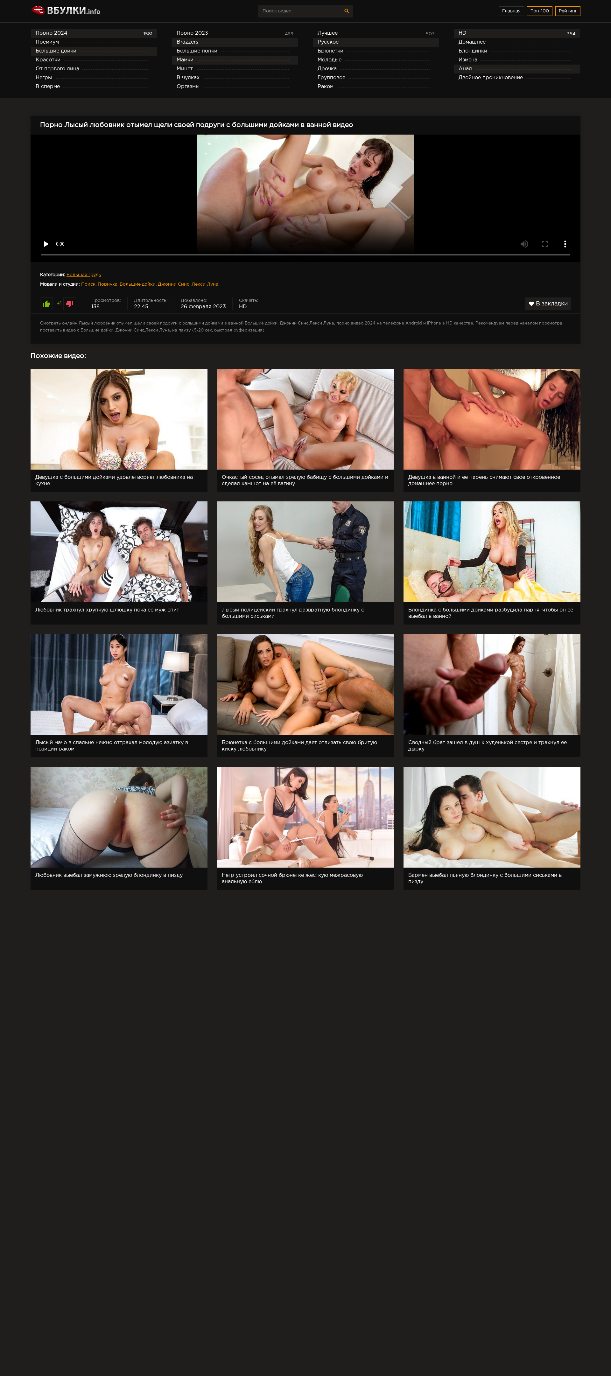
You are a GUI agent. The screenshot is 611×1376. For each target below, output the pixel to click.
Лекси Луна (205, 284)
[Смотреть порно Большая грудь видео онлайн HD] (86, 11)
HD (243, 306)
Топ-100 (539, 11)
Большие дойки (138, 284)
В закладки (548, 303)
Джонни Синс (173, 284)
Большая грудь (84, 275)
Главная (511, 11)
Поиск (88, 284)
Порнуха (107, 284)
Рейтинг (568, 11)
